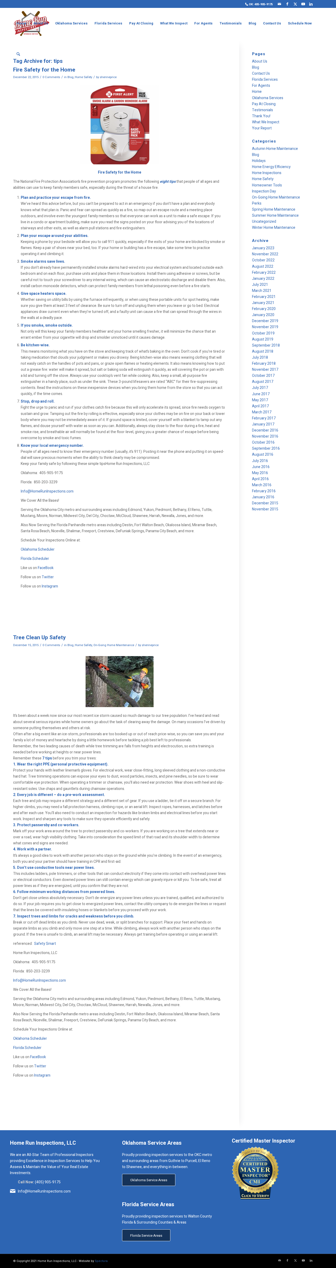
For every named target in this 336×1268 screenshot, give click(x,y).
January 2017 (263, 424)
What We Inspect (265, 122)
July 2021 (260, 284)
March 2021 (261, 290)
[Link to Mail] (279, 4)
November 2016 (265, 436)
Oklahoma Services (267, 98)
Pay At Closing (264, 104)
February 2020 (264, 309)
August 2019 (262, 339)
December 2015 (265, 503)
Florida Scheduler (35, 558)
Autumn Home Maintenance (275, 148)
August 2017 (262, 381)
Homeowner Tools (267, 185)
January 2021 (263, 303)
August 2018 (262, 351)
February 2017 (264, 418)
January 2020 (263, 315)
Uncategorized (264, 221)
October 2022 (263, 260)
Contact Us (261, 73)
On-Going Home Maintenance (113, 645)
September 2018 (266, 345)
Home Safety (83, 77)
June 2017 (261, 394)
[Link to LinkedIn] (311, 4)
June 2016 (261, 467)
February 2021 (264, 297)
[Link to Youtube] (303, 4)
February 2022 (264, 272)
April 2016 (260, 479)
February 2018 (264, 363)
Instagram (50, 586)
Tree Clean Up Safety (39, 637)
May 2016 (260, 473)
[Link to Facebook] (287, 4)
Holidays (259, 161)
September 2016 (266, 448)
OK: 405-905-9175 (260, 4)
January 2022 (263, 278)
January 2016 (263, 497)
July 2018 (260, 357)
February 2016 (264, 491)
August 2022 (262, 266)
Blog (70, 77)
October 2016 (263, 442)
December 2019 (265, 321)
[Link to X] (295, 4)
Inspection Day (264, 191)
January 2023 (263, 248)
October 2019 (263, 333)
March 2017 (261, 412)
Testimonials (262, 110)
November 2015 (265, 509)
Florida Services (265, 79)
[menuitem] (258, 4)
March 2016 (261, 485)
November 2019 (265, 327)
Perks (256, 203)
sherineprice (108, 77)
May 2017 (260, 400)
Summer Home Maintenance (275, 215)
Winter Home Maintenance (273, 227)
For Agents (261, 85)
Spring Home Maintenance (273, 209)
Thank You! (261, 116)
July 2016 (260, 461)
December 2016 (265, 430)
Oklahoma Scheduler (38, 549)
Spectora (101, 1261)
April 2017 (260, 406)
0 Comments (51, 77)
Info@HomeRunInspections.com (47, 491)
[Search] (18, 54)
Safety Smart (45, 943)
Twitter (48, 577)
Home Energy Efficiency (271, 167)
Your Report (262, 128)
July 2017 (260, 387)
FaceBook (46, 568)
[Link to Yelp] (319, 4)
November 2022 (265, 254)
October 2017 (263, 375)
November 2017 (265, 369)
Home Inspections (266, 173)
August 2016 (262, 454)
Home (257, 91)
